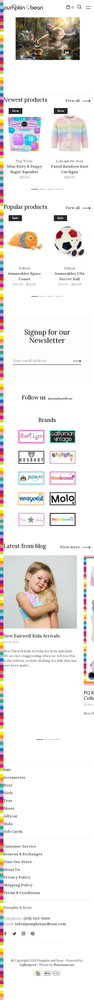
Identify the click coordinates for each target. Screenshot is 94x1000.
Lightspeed (28, 965)
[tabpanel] (24, 146)
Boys (7, 785)
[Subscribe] (75, 361)
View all (72, 100)
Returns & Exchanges (22, 854)
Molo (8, 823)
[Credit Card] (38, 974)
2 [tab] (44, 189)
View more (70, 547)
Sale (7, 769)
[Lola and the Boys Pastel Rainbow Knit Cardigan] (69, 133)
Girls (8, 792)
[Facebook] (5, 934)
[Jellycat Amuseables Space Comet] (24, 240)
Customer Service (19, 846)
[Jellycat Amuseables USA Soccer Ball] (69, 240)
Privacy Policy (16, 877)
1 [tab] (36, 189)
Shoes (8, 808)
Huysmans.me (64, 965)
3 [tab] (52, 189)
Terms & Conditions (21, 892)
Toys (7, 800)
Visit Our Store (17, 861)
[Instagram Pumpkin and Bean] (23, 934)
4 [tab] (61, 189)
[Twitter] (14, 934)
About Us (11, 869)
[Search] (80, 7)
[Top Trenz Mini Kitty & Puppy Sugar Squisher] (24, 133)
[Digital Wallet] (52, 974)
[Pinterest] (32, 934)
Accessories (14, 777)
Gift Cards (12, 831)
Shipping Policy (18, 885)
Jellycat (10, 816)
